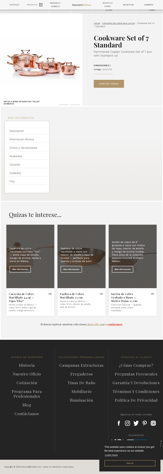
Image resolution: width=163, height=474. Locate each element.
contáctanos (114, 324)
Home (97, 23)
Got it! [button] (130, 463)
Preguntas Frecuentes (136, 373)
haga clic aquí (96, 324)
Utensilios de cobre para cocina (118, 23)
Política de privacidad (136, 400)
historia (27, 365)
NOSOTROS (14, 5)
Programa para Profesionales (27, 393)
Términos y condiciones (136, 391)
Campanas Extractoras (81, 365)
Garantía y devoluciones (136, 382)
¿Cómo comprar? (136, 365)
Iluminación (81, 400)
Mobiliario (81, 391)
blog (26, 404)
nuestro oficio (27, 373)
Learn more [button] (111, 455)
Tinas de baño (82, 382)
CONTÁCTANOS (108, 83)
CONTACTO (148, 5)
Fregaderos (81, 373)
